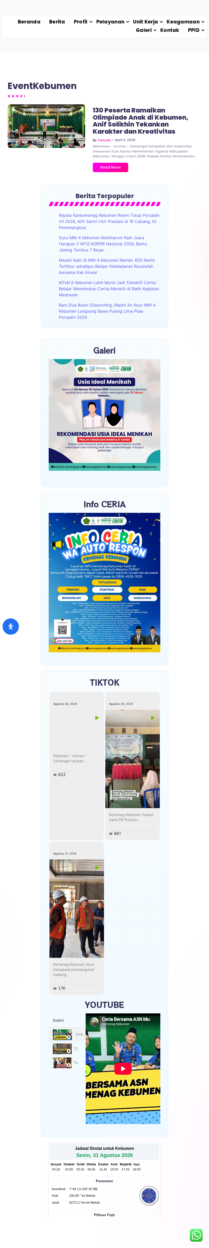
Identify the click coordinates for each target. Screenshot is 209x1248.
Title (77, 1049)
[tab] (67, 1035)
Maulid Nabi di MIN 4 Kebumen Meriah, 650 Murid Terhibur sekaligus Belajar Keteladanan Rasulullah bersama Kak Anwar (107, 266)
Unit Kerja (145, 21)
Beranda (29, 21)
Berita (57, 21)
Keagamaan (183, 21)
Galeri (144, 30)
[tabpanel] (123, 1068)
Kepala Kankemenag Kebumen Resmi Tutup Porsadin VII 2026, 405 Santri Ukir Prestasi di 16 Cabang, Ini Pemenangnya (109, 221)
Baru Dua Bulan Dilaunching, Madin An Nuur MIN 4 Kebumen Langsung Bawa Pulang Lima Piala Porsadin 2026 (107, 311)
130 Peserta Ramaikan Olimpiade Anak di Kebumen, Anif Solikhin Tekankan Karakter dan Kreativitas (140, 121)
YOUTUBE (104, 1004)
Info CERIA (105, 504)
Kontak (169, 30)
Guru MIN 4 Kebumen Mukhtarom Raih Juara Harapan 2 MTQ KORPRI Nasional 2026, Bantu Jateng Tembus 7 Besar (103, 243)
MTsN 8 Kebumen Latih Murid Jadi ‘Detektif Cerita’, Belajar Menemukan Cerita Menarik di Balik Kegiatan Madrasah (109, 288)
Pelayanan (110, 21)
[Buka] (11, 626)
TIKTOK (104, 682)
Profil (81, 21)
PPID (194, 30)
